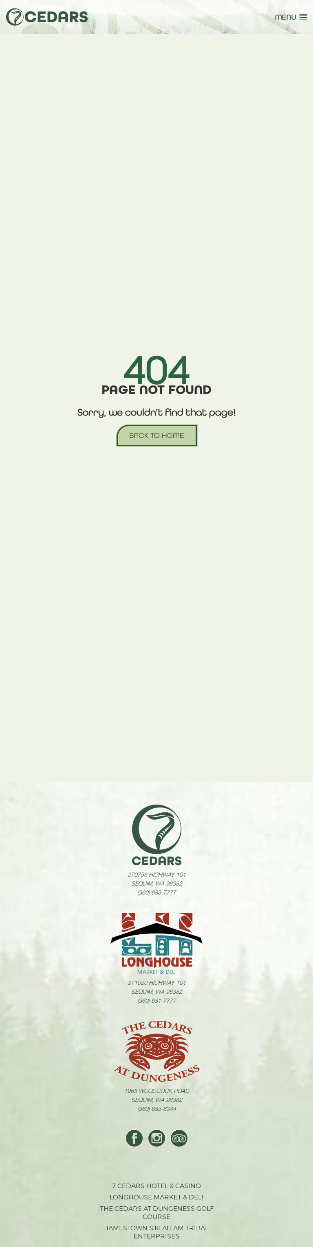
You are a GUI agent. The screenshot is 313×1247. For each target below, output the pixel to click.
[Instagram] (156, 1138)
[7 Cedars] (47, 17)
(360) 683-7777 (156, 892)
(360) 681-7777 (156, 1000)
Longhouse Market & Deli (156, 1197)
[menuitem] (134, 1138)
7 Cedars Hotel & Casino (156, 1186)
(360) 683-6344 (156, 1108)
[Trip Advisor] (179, 1138)
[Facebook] (134, 1138)
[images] (157, 834)
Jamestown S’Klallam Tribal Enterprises (156, 1232)
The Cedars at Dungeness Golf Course (157, 1213)
